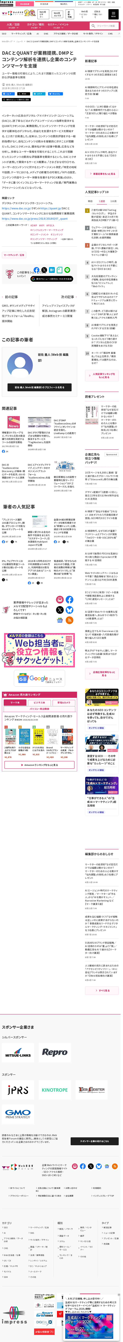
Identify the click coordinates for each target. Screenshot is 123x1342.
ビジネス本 (39, 702)
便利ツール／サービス (65, 1248)
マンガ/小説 (85, 1241)
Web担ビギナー (43, 14)
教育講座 (96, 4)
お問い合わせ (71, 1188)
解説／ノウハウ (66, 1228)
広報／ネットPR (11, 1266)
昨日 (90, 201)
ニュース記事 (109, 1232)
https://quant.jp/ (51, 208)
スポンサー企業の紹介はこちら (94, 1141)
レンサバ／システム (38, 1260)
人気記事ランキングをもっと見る (104, 375)
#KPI (42, 225)
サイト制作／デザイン (93, 33)
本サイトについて (17, 1188)
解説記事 (108, 1227)
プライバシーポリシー (19, 1195)
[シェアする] (36, 270)
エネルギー (81, 4)
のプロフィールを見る (39, 387)
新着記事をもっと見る (104, 173)
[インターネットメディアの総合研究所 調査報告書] (44, 1306)
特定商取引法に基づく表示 (49, 1195)
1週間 (102, 201)
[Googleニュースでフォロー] (107, 1166)
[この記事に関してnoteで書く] (59, 270)
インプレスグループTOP (103, 1195)
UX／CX (7, 1260)
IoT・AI (94, 2)
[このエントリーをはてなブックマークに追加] (52, 270)
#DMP (33, 225)
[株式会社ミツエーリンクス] (18, 1052)
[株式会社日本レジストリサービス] (18, 1090)
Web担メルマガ (57, 14)
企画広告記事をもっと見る (104, 673)
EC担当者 (44, 4)
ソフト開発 (87, 2)
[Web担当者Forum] (17, 1168)
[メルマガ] (60, 600)
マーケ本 (15, 702)
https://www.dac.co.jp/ (16, 208)
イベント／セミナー (86, 1248)
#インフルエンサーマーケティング (46, 230)
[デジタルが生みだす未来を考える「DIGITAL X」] (44, 1323)
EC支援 (102, 4)
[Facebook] (69, 600)
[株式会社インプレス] (14, 1315)
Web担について (84, 14)
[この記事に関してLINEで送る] (67, 270)
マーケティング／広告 (21, 33)
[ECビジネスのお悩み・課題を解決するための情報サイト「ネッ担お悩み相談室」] (44, 1332)
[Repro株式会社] (55, 1052)
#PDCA (50, 225)
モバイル (7, 1271)
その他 (33, 1277)
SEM (6, 1277)
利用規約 (97, 1188)
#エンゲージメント (39, 234)
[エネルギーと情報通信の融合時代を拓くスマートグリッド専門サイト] (44, 1315)
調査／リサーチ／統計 (39, 1248)
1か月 (114, 201)
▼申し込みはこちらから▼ (78, 1311)
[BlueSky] (69, 610)
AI (38, 33)
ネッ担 (36, 613)
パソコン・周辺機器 (39, 708)
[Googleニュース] (60, 620)
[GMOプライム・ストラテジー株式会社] (18, 1114)
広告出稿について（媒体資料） (48, 1189)
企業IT (80, 2)
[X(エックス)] (60, 610)
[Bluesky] (99, 1166)
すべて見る (104, 990)
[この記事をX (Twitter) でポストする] (44, 270)
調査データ (64, 1235)
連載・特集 (70, 14)
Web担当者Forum (12, 13)
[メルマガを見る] (75, 1166)
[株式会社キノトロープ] (55, 1090)
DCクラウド (102, 2)
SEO (4, 33)
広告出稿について (98, 14)
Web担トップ (7, 41)
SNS (46, 33)
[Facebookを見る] (83, 1166)
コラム (62, 1241)
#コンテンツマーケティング (43, 239)
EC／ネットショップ (38, 1266)
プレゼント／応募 (111, 1238)
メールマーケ (35, 1271)
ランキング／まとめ (65, 1256)
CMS (110, 33)
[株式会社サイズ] (92, 1090)
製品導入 (63, 4)
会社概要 (70, 1195)
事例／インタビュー (86, 1229)
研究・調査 (111, 2)
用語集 (107, 1243)
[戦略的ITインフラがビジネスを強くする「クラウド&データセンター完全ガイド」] (44, 1297)
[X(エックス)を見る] (91, 1166)
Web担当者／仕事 (12, 1255)
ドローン (89, 4)
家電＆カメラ (63, 702)
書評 (82, 1235)
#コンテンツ (57, 234)
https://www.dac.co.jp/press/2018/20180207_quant (35, 218)
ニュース (19, 41)
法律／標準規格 (37, 1255)
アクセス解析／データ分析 (65, 33)
